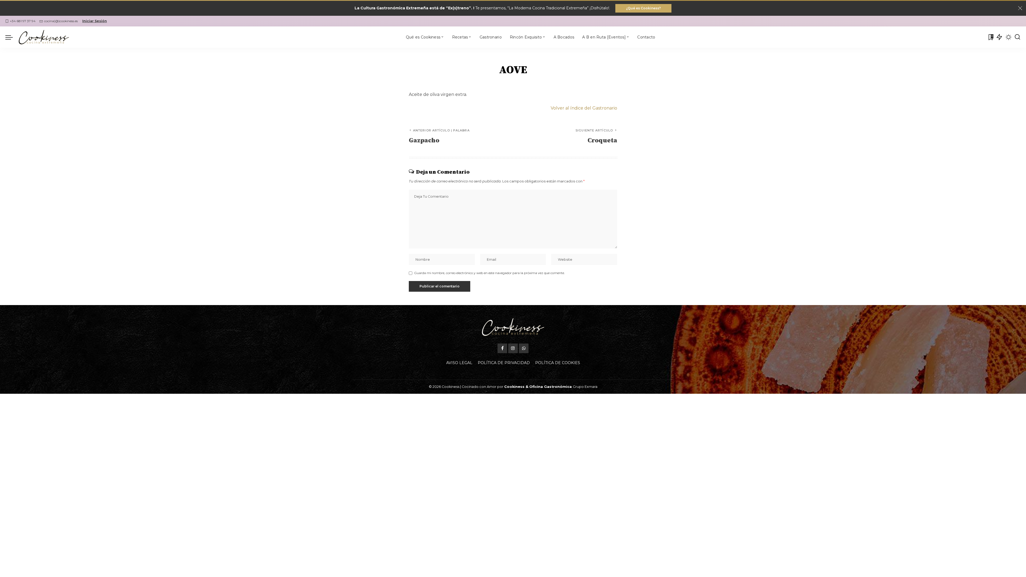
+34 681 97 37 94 (23, 21)
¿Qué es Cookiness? (643, 8)
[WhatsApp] (523, 348)
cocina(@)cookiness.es (61, 21)
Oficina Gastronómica (550, 387)
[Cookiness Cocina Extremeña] (43, 37)
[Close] (1020, 8)
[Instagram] (513, 348)
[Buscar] (1017, 37)
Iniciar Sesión (94, 21)
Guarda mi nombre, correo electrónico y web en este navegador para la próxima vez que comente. (489, 273)
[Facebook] (502, 348)
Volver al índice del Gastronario (584, 108)
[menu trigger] (11, 37)
